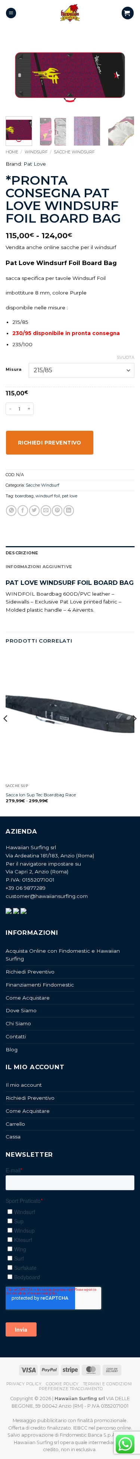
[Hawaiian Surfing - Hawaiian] (70, 13)
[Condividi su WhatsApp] (11, 510)
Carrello (15, 1124)
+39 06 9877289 (26, 888)
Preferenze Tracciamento (71, 1388)
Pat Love (35, 164)
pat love (69, 495)
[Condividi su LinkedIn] (68, 510)
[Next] (122, 76)
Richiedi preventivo (49, 443)
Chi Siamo (18, 1023)
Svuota (125, 357)
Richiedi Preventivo (30, 972)
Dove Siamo (21, 1010)
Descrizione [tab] (22, 552)
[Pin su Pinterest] (57, 510)
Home (12, 151)
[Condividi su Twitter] (34, 510)
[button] (11, 13)
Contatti (16, 1036)
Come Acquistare (28, 998)
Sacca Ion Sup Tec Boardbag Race (41, 794)
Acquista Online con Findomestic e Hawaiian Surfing (63, 955)
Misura (13, 369)
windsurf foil (47, 495)
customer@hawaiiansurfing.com (47, 896)
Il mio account (24, 1085)
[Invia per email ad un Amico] (46, 510)
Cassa (13, 1137)
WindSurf (36, 151)
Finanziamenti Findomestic (40, 985)
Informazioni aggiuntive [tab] (39, 566)
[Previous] (17, 76)
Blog (12, 1049)
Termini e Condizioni (107, 1384)
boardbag (24, 495)
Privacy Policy (23, 1384)
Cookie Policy (62, 1384)
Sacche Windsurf (74, 151)
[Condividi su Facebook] (23, 510)
